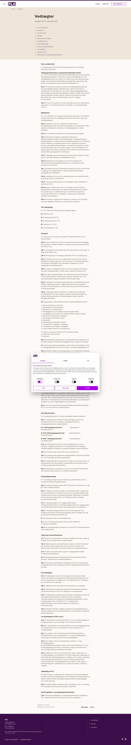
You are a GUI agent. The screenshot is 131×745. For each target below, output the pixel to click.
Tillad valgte (65, 388)
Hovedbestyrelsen (42, 41)
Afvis (43, 388)
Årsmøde (39, 35)
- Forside (12, 4)
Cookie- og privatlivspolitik (11, 739)
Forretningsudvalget (42, 44)
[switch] (57, 382)
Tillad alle (87, 388)
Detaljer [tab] (65, 360)
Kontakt (93, 724)
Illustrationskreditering (25, 739)
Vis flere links (5, 4)
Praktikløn (94, 727)
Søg (98, 4)
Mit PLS (106, 4)
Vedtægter (20, 9)
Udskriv (86, 707)
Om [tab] (88, 360)
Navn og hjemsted (42, 27)
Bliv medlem (117, 4)
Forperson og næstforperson (45, 46)
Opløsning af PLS (42, 52)
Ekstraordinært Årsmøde (44, 38)
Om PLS (13, 9)
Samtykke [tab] (42, 360)
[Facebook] (122, 739)
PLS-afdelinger (41, 49)
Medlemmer (40, 30)
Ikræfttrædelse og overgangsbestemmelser (49, 55)
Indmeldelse (94, 720)
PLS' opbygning (41, 33)
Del (93, 707)
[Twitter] (125, 739)
